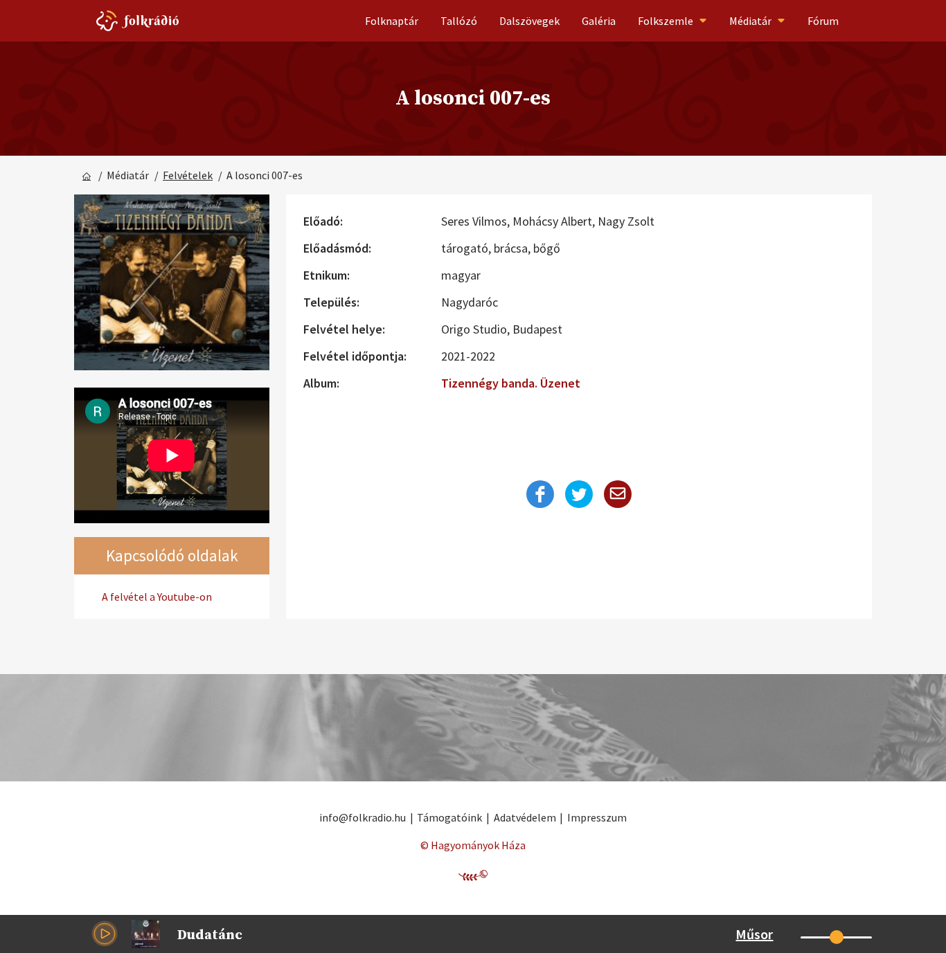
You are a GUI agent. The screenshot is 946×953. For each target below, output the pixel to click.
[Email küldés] (618, 494)
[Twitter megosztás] (579, 494)
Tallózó (458, 21)
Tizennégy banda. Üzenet (510, 383)
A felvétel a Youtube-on (157, 596)
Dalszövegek (529, 21)
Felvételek (188, 175)
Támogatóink (449, 817)
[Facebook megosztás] (540, 494)
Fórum (823, 21)
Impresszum (597, 817)
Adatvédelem (525, 817)
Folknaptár (391, 21)
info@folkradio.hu (362, 817)
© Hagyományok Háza (473, 845)
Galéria (599, 21)
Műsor (754, 934)
